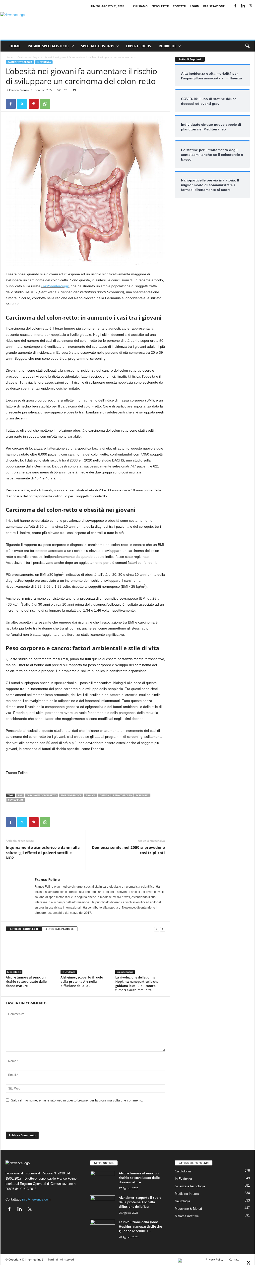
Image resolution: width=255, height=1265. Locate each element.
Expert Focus (138, 46)
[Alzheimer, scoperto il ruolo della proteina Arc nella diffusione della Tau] (85, 955)
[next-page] (162, 929)
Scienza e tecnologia (190, 1186)
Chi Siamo (140, 6)
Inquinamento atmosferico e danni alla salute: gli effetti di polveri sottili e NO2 (43, 852)
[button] (247, 46)
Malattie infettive (187, 1216)
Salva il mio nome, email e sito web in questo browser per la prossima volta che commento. (77, 1100)
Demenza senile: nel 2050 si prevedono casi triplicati (128, 850)
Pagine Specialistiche (48, 46)
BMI (20, 795)
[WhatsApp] (45, 104)
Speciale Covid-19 (97, 46)
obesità (104, 795)
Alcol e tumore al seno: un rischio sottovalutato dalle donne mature (26, 981)
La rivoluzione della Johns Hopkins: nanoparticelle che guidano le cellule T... (140, 1226)
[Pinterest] (34, 104)
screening (142, 795)
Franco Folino (18, 90)
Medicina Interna (187, 1194)
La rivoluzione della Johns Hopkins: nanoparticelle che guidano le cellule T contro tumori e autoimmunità (136, 983)
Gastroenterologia (28, 57)
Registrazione (214, 6)
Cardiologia (183, 1171)
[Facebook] (236, 6)
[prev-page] (156, 929)
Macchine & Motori (188, 1208)
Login (194, 6)
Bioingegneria (125, 972)
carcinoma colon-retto (42, 795)
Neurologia (182, 1201)
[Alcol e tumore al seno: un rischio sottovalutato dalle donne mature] (31, 955)
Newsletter (160, 6)
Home (14, 46)
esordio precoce (71, 795)
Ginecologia (14, 972)
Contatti (179, 6)
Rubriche (167, 46)
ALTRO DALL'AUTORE (60, 929)
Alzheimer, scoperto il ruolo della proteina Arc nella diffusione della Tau (82, 981)
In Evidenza (44, 62)
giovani (90, 795)
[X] (251, 6)
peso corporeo (122, 795)
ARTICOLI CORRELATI (24, 929)
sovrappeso (15, 800)
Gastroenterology (55, 286)
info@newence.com (36, 1199)
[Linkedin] (243, 6)
